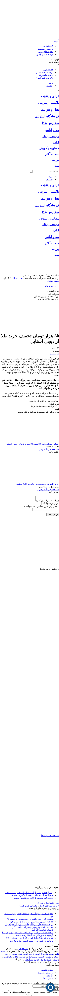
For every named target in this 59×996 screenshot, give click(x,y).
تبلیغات (50, 975)
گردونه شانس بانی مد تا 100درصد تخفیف (34, 935)
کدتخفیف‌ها (48, 46)
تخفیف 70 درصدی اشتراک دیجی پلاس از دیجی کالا (29, 919)
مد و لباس (48, 286)
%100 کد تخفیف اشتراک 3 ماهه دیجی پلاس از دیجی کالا (27, 932)
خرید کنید (54, 353)
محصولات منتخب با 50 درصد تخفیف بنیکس (33, 898)
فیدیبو (22, 956)
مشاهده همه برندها (50, 835)
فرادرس (7, 956)
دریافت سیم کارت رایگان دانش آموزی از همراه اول (29, 924)
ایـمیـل (40, 506)
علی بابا (44, 954)
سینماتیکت (32, 956)
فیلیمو (41, 956)
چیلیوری (13, 954)
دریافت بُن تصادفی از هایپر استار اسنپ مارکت (31, 941)
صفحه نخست (47, 970)
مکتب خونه (46, 959)
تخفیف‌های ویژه (46, 51)
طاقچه (15, 956)
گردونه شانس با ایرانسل (42, 930)
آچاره (36, 959)
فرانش (56, 959)
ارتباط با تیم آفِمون (44, 54)
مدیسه (48, 956)
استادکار (29, 959)
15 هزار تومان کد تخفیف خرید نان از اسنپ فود (31, 921)
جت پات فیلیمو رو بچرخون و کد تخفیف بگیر (32, 927)
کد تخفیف (23, 948)
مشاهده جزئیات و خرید (48, 449)
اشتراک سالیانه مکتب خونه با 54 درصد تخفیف (31, 895)
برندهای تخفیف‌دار (44, 49)
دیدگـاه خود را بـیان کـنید (47, 500)
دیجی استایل (17, 278)
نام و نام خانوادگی (50, 503)
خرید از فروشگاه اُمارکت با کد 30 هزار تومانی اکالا (29, 938)
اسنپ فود (23, 954)
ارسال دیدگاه (53, 514)
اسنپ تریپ (34, 954)
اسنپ (52, 954)
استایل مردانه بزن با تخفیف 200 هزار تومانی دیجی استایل (32, 444)
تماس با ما (48, 978)
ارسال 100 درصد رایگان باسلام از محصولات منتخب (29, 892)
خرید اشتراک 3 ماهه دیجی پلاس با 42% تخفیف (37, 484)
